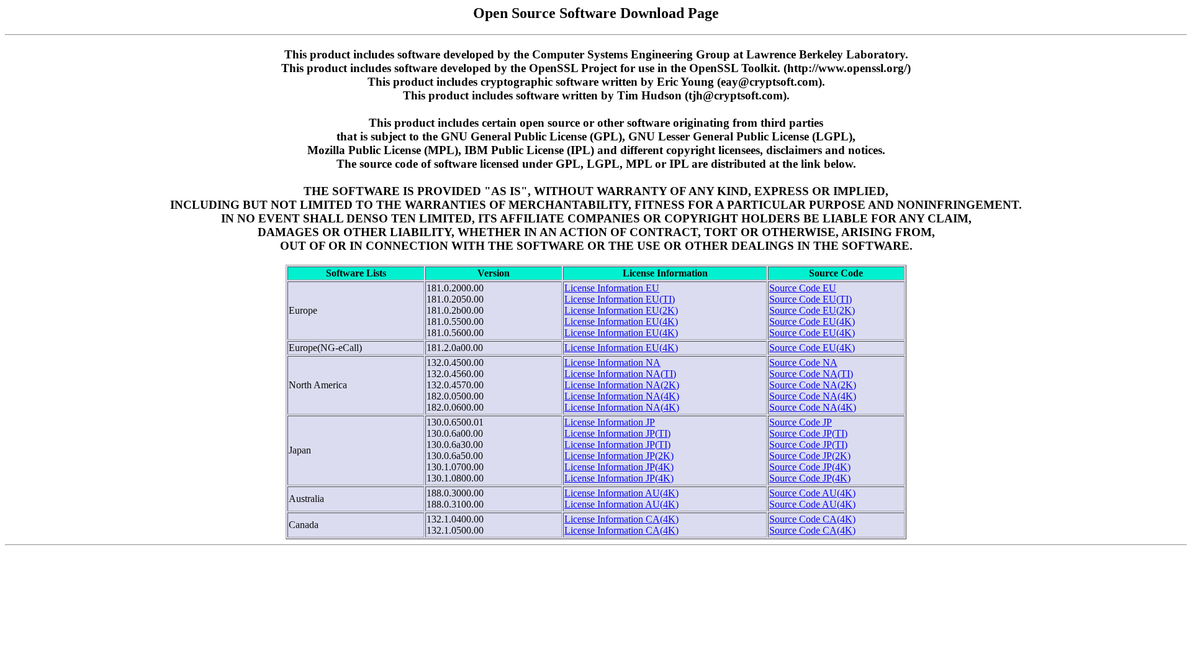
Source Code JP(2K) (810, 455)
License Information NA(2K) (621, 385)
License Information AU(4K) (621, 493)
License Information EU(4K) (621, 321)
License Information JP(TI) (617, 433)
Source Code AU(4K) (812, 493)
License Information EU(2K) (621, 310)
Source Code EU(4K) (812, 321)
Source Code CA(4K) (812, 519)
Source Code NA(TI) (811, 373)
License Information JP (609, 422)
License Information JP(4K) (619, 467)
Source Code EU (802, 288)
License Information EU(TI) (619, 299)
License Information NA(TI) (620, 373)
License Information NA (612, 362)
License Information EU (611, 288)
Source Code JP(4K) (810, 467)
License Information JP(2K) (619, 455)
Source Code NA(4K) (812, 396)
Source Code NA (803, 362)
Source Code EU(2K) (812, 310)
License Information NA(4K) (621, 396)
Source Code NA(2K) (812, 385)
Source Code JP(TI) (808, 433)
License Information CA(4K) (621, 519)
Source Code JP (800, 422)
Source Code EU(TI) (810, 299)
